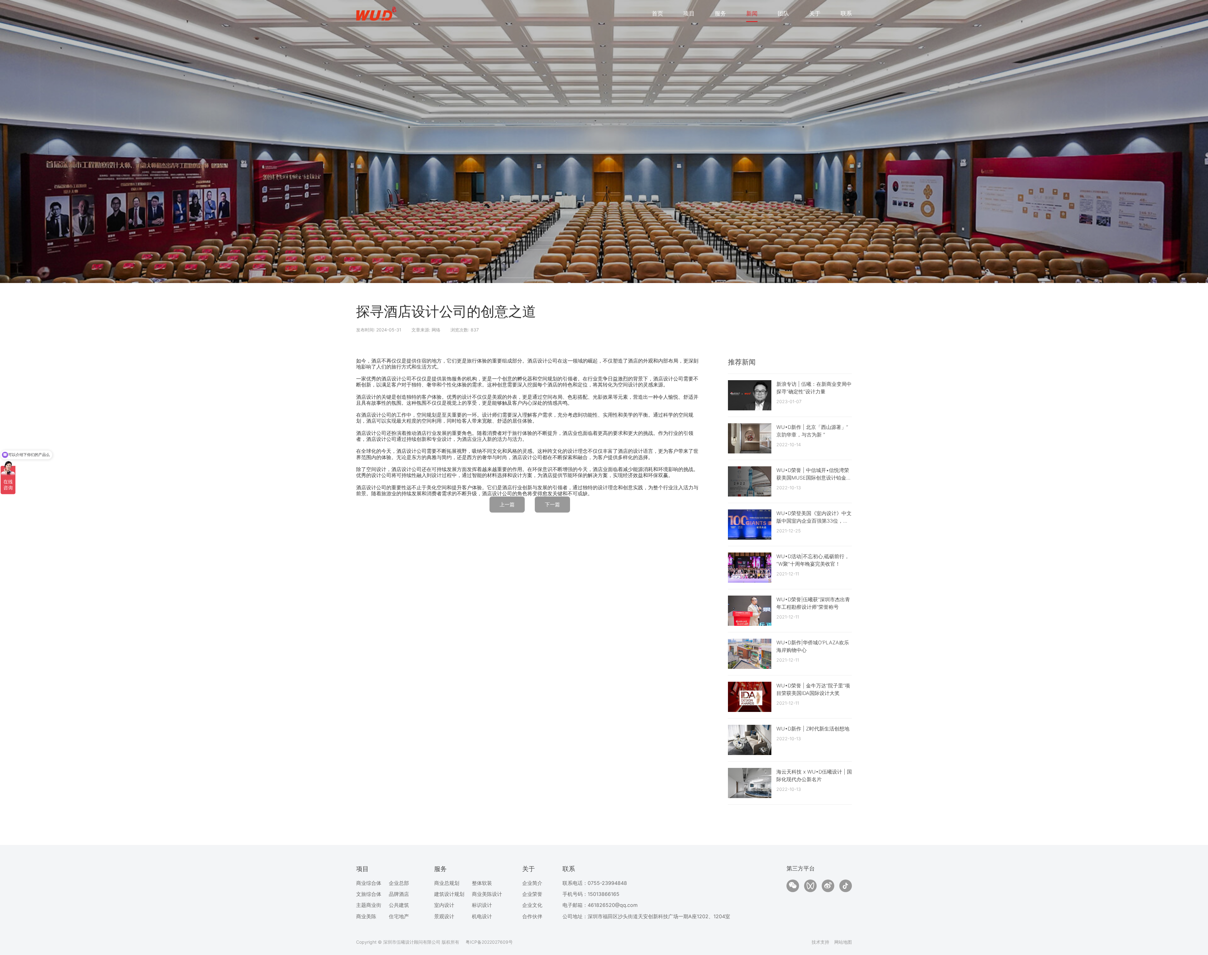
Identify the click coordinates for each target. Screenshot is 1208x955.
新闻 (752, 13)
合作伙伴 (532, 916)
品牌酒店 (399, 894)
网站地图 (843, 942)
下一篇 (552, 504)
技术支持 (820, 942)
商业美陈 (366, 916)
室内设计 (444, 905)
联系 (846, 13)
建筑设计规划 (449, 894)
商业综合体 (368, 883)
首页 (657, 13)
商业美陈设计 (487, 894)
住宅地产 (399, 916)
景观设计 (444, 916)
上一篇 (507, 504)
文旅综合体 (368, 894)
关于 (814, 13)
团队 (783, 13)
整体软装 (482, 883)
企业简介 (532, 883)
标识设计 (482, 905)
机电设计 (482, 916)
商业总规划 (446, 883)
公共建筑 (399, 905)
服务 (720, 13)
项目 (689, 13)
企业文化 (532, 905)
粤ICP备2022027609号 (489, 942)
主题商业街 (368, 905)
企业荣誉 (532, 894)
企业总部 (399, 883)
